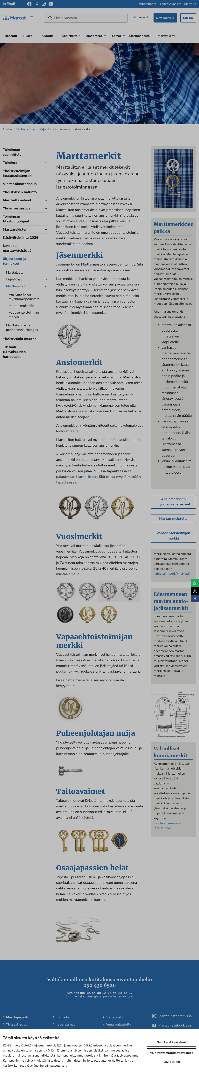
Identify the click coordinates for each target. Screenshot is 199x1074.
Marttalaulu (15, 272)
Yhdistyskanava (170, 4)
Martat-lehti (166, 36)
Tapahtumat (65, 1024)
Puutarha (47, 36)
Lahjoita (188, 18)
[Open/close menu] (31, 17)
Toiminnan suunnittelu (12, 152)
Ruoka (27, 36)
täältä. (74, 431)
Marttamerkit (15, 286)
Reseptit (11, 36)
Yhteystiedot (147, 4)
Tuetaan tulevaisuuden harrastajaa (14, 352)
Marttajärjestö (139, 36)
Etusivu (7, 129)
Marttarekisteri (15, 229)
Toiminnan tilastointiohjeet (16, 219)
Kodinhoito (69, 36)
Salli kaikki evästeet (171, 1042)
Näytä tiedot (171, 1062)
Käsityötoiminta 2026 (20, 237)
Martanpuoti (140, 17)
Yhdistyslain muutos (19, 338)
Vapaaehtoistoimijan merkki (24, 314)
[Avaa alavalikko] (35, 35)
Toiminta (10, 162)
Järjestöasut (15, 279)
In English (10, 3)
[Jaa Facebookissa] (195, 598)
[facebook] (29, 4)
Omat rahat (94, 36)
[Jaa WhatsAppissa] (195, 583)
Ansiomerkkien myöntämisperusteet (24, 296)
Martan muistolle (21, 306)
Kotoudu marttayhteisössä (17, 248)
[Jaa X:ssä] (195, 591)
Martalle (190, 4)
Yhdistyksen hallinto (20, 192)
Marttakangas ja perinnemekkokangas (22, 327)
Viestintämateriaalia (20, 184)
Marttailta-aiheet (17, 200)
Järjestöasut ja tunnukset (55, 129)
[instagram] (44, 4)
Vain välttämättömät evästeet (171, 1053)
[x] (36, 4)
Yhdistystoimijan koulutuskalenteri (17, 173)
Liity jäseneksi (165, 18)
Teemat (115, 36)
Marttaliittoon (86, 476)
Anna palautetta (118, 1024)
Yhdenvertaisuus (16, 208)
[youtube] (51, 4)
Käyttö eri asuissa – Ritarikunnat (167, 825)
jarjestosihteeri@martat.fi (172, 574)
